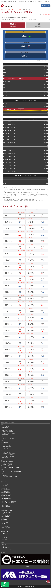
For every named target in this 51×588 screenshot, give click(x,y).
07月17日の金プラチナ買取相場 (25, 384)
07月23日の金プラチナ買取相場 (25, 359)
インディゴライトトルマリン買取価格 (8, 433)
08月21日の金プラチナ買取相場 (25, 244)
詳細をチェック (21, 78)
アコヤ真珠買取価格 (4, 427)
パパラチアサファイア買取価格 (7, 461)
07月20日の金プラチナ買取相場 (25, 378)
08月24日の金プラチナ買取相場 (25, 237)
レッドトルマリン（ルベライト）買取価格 (9, 476)
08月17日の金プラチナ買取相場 (25, 269)
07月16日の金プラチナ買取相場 (25, 391)
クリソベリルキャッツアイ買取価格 (8, 438)
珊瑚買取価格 (3, 443)
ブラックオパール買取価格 (6, 465)
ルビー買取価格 (4, 475)
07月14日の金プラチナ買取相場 (25, 403)
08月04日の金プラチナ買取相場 (25, 308)
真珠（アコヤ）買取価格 (5, 445)
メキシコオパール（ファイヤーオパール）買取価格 (11, 471)
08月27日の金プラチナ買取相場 (25, 218)
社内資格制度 (3, 544)
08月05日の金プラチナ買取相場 (25, 301)
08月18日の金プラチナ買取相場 (25, 263)
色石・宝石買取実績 (6, 499)
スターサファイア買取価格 (6, 446)
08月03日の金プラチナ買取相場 (25, 314)
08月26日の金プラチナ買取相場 (25, 225)
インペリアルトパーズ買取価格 (7, 431)
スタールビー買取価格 (5, 448)
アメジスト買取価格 (4, 428)
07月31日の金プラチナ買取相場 (25, 320)
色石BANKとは (5, 484)
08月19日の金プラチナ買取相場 (25, 257)
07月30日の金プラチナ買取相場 (25, 327)
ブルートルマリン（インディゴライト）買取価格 (10, 467)
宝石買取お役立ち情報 (6, 510)
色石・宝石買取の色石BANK (28, 586)
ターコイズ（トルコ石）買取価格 (7, 454)
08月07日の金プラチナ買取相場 (25, 288)
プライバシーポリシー (5, 547)
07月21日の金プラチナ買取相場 (25, 371)
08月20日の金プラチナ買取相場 (25, 250)
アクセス (2, 546)
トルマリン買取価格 (4, 457)
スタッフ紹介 (4, 485)
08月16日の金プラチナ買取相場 (25, 276)
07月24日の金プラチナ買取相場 (25, 352)
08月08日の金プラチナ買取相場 (25, 282)
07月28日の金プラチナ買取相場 (25, 339)
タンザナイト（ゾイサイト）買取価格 (8, 453)
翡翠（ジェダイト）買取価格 (6, 464)
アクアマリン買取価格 (5, 426)
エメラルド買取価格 (4, 434)
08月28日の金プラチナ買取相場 (25, 212)
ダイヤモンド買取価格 (5, 452)
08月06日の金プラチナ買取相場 (25, 295)
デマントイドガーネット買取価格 (7, 456)
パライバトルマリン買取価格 (6, 463)
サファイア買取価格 (4, 442)
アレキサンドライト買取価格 (6, 430)
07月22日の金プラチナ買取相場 (25, 365)
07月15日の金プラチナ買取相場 (25, 397)
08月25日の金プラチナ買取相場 (25, 231)
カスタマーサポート (6, 531)
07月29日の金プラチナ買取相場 (25, 333)
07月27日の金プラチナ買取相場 (25, 346)
